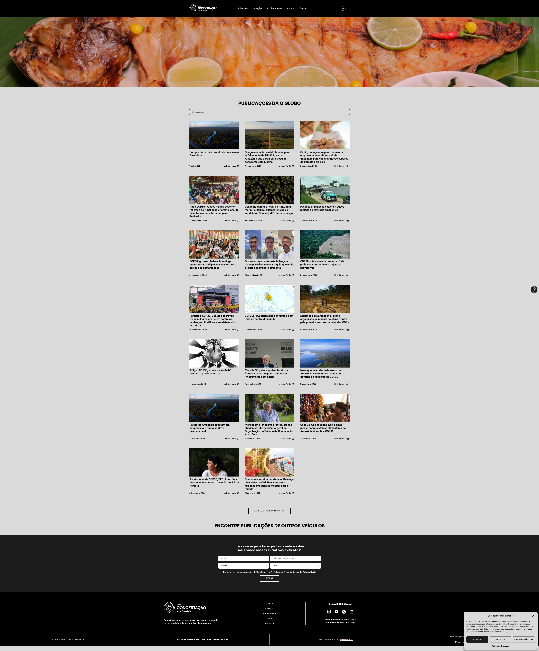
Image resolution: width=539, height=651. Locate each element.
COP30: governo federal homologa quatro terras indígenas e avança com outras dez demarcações (212, 264)
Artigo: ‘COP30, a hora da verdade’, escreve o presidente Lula (211, 372)
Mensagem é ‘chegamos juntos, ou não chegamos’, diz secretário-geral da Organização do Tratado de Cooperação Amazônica (269, 429)
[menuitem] (343, 8)
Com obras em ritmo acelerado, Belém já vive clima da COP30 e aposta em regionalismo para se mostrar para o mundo (269, 484)
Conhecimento (274, 8)
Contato (304, 8)
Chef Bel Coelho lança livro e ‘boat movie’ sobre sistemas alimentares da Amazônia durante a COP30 (323, 428)
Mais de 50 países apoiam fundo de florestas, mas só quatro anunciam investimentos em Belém (266, 373)
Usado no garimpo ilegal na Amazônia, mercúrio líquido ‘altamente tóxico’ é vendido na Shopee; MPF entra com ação (269, 210)
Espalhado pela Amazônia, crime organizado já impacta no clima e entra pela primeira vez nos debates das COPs (324, 319)
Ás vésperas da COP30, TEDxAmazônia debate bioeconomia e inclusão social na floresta (214, 482)
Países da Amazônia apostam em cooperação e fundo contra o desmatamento (210, 428)
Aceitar (477, 639)
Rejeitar (500, 639)
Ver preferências (523, 639)
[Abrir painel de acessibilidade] (534, 289)
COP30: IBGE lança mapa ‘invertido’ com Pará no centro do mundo (269, 317)
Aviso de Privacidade (500, 646)
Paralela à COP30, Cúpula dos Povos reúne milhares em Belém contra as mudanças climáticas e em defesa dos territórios (213, 320)
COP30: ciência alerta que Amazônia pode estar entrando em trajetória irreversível (322, 264)
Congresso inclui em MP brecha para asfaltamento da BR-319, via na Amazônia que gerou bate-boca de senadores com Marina (267, 157)
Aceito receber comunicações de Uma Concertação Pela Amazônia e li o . (271, 572)
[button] (533, 615)
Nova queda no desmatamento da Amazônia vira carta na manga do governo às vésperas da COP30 (320, 373)
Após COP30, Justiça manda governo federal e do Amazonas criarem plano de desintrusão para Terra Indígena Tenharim (214, 211)
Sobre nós (242, 8)
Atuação (257, 8)
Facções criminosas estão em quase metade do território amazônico (322, 208)
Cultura (290, 8)
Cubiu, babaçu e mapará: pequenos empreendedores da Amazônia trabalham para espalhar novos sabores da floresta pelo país (324, 157)
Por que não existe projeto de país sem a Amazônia (214, 154)
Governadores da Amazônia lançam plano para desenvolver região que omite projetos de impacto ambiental (269, 264)
